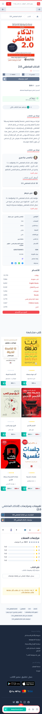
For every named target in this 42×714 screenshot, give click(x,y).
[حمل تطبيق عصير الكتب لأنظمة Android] (14, 683)
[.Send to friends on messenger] (22, 263)
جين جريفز (28, 193)
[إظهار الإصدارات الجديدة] (21, 704)
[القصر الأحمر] (31, 402)
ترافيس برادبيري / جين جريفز (14, 612)
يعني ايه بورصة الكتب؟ (33, 655)
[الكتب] (37, 709)
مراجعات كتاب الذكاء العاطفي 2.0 (21, 619)
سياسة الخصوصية (34, 639)
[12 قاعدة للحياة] (11, 351)
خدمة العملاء (36, 666)
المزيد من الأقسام (21, 312)
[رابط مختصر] (13, 259)
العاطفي (22, 608)
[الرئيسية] (37, 16)
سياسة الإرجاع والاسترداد (32, 644)
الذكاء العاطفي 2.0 (28, 183)
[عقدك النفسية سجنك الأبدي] (11, 454)
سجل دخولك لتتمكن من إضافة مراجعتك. (21, 576)
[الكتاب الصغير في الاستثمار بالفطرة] (39, 9)
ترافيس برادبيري (26, 158)
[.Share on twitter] (15, 263)
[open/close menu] (3, 4)
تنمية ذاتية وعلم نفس (17, 243)
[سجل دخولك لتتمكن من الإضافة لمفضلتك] (31, 71)
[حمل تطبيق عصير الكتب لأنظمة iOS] (28, 683)
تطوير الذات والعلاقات (31, 612)
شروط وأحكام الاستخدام (32, 635)
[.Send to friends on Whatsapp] (19, 263)
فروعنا (38, 671)
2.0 (29, 608)
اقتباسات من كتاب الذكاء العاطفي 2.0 (22, 615)
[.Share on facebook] (12, 263)
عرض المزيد (34, 173)
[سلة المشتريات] (33, 709)
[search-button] (8, 4)
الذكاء (35, 608)
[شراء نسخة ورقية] (31, 383)
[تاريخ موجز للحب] (11, 402)
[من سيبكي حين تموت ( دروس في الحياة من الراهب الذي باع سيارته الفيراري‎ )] (3, 9)
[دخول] (29, 709)
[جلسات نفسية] (31, 454)
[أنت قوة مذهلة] (31, 351)
